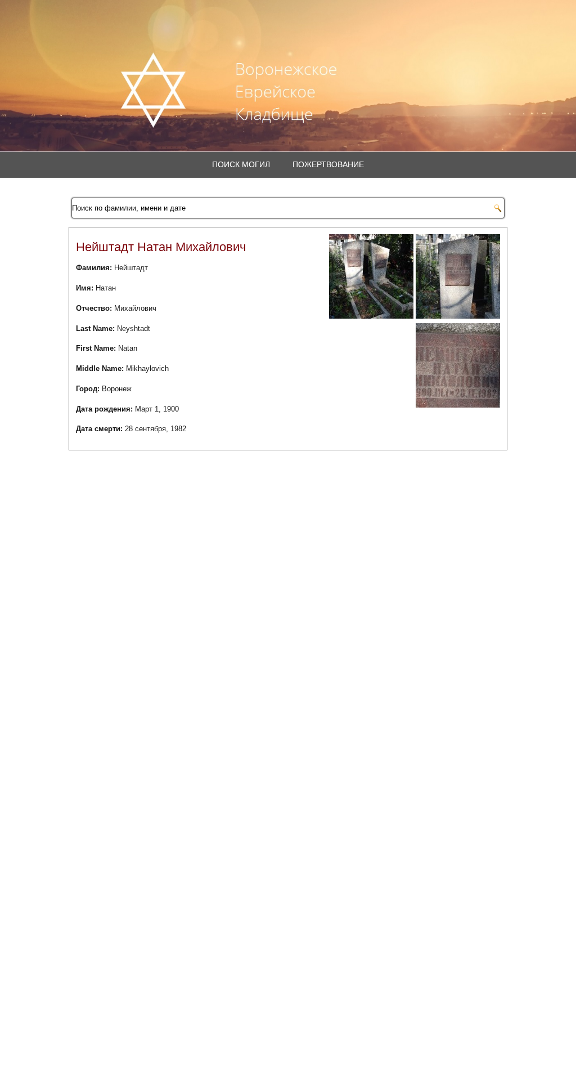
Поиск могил (241, 164)
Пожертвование (328, 164)
